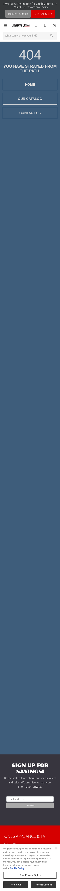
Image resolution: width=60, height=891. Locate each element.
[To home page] (20, 25)
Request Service (18, 13)
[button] (5, 25)
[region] (30, 867)
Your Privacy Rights (30, 875)
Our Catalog (30, 99)
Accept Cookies (44, 884)
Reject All (16, 884)
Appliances (9, 843)
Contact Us (30, 113)
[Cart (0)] (55, 25)
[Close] (56, 848)
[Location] (36, 25)
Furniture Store (43, 13)
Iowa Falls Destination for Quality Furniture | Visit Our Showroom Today (30, 5)
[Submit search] (51, 36)
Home (30, 84)
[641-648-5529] (45, 25)
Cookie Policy (17, 868)
